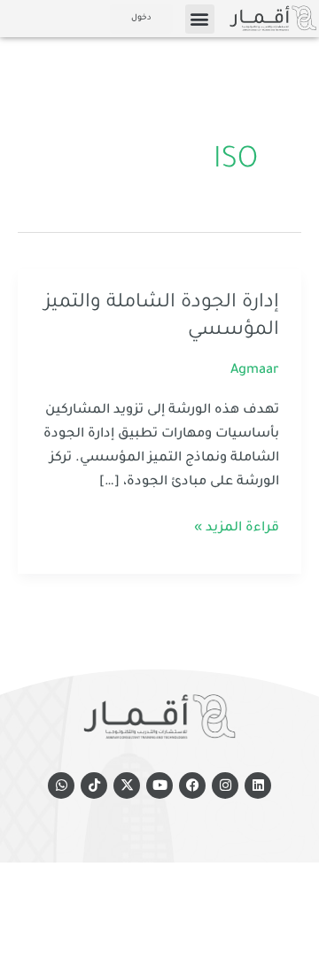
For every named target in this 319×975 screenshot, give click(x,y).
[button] (199, 19)
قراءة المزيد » (236, 526)
